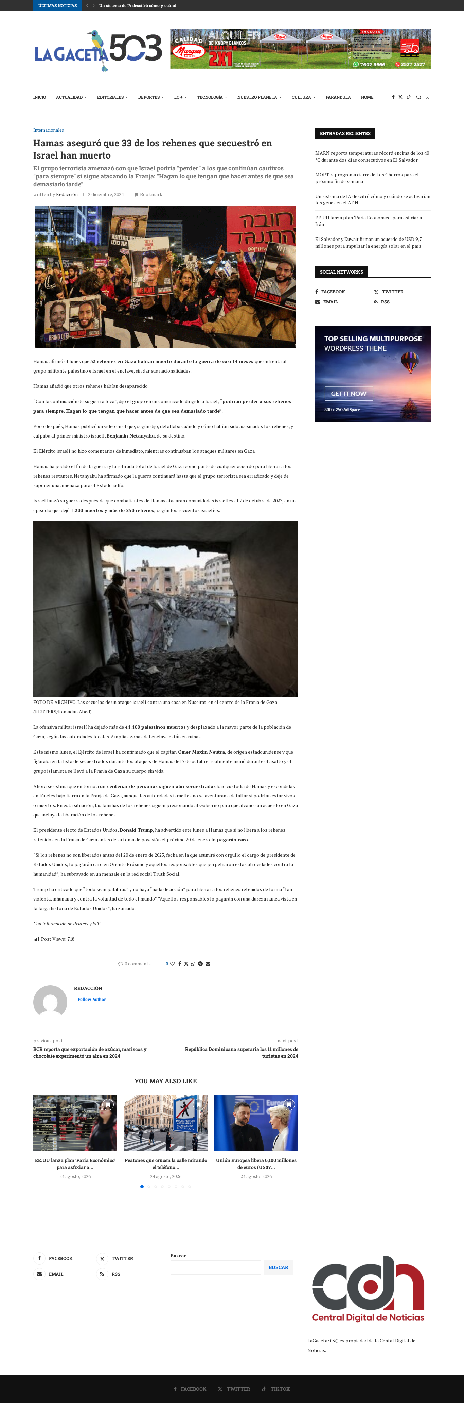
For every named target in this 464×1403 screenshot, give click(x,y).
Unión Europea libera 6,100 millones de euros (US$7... (256, 1163)
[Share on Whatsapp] (193, 963)
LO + (178, 97)
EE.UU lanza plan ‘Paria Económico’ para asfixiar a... (75, 1163)
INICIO (39, 97)
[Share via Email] (208, 963)
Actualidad (69, 97)
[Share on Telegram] (200, 963)
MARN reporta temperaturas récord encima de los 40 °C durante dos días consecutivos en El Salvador (372, 156)
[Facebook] (393, 97)
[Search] (418, 97)
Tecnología (210, 97)
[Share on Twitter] (186, 963)
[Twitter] (400, 97)
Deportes (149, 97)
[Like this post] (172, 963)
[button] (87, 5)
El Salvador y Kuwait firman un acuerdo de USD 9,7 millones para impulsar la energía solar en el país (368, 242)
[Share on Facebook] (179, 963)
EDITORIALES (110, 97)
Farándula (338, 97)
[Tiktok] (408, 97)
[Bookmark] (427, 97)
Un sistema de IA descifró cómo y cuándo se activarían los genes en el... (168, 5)
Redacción (67, 194)
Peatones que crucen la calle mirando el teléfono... (165, 1163)
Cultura (301, 97)
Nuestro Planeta (257, 97)
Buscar (178, 1255)
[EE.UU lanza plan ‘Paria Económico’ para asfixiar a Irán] (75, 1123)
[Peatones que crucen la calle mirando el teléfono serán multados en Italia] (166, 1123)
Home (367, 97)
